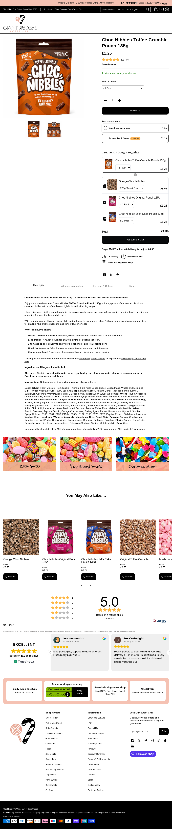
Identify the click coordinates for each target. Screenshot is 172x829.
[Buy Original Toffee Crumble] (138, 537)
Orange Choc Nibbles (16, 559)
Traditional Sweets (54, 733)
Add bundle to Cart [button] (135, 240)
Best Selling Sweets (55, 769)
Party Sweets (51, 780)
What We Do (93, 738)
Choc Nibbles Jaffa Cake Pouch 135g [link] (141, 213)
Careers (91, 774)
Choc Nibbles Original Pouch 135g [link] (139, 197)
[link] (108, 164)
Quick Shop (11, 576)
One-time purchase (119, 128)
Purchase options (111, 121)
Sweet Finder (52, 718)
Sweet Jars (51, 759)
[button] (142, 2)
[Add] (119, 100)
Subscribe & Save (124, 138)
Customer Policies (96, 790)
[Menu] (167, 23)
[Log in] (167, 9)
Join (164, 731)
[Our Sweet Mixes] (142, 454)
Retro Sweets (52, 728)
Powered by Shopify (11, 816)
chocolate (84, 358)
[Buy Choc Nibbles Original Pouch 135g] (60, 537)
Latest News (93, 764)
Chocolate (50, 743)
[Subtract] (105, 100)
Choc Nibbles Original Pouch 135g (59, 560)
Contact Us (93, 728)
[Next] (82, 77)
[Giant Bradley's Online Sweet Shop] (20, 23)
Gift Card (50, 790)
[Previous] (5, 77)
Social (90, 780)
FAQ (90, 723)
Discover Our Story (96, 754)
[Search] (147, 9)
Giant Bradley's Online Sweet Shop (17, 809)
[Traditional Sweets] (86, 454)
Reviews (92, 749)
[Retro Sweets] (29, 454)
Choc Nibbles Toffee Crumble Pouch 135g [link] (140, 160)
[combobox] (122, 9)
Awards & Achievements (99, 759)
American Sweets (53, 764)
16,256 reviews (29, 655)
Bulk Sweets (51, 785)
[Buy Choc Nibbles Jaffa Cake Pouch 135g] (99, 537)
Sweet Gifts (51, 754)
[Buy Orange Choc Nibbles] (21, 537)
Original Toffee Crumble (134, 559)
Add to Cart (135, 110)
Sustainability (94, 785)
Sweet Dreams (109, 64)
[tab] (39, 286)
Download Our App (96, 718)
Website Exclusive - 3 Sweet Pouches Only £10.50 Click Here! (86, 3)
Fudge (48, 749)
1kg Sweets (51, 774)
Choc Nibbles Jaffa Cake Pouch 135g (96, 560)
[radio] (105, 128)
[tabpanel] (86, 361)
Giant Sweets (52, 738)
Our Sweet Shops (96, 733)
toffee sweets (98, 358)
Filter (10, 624)
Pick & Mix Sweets (54, 723)
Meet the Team (94, 769)
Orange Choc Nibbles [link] (132, 181)
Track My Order (95, 743)
